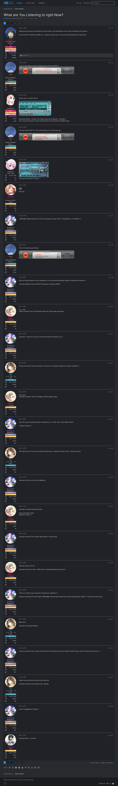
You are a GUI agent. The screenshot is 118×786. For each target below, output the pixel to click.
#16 (112, 477)
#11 (112, 334)
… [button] (11, 23)
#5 (112, 160)
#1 (112, 28)
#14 (112, 419)
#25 (112, 735)
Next (19, 23)
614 (15, 23)
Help (107, 783)
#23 (112, 677)
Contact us (102, 783)
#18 (112, 533)
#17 (112, 506)
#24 (112, 706)
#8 (112, 245)
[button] (23, 3)
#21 (112, 619)
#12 (112, 363)
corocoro (7, 18)
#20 (112, 590)
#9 (112, 277)
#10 (112, 306)
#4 (112, 127)
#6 (112, 185)
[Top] (111, 783)
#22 (112, 648)
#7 (112, 215)
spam (25, 18)
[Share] (110, 28)
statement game (33, 18)
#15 (112, 448)
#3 (112, 95)
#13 (112, 392)
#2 (112, 62)
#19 (112, 562)
